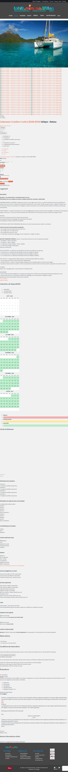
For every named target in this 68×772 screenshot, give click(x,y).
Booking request (7, 419)
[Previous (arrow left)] (0, 131)
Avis (4, 154)
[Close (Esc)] (0, 474)
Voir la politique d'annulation (8, 655)
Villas (16, 15)
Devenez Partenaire (26, 758)
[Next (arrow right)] (2, 131)
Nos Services (8, 755)
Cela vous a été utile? (34, 716)
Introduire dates (4, 178)
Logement (5, 149)
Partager (3, 127)
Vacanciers (22, 15)
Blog (59, 15)
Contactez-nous (39, 760)
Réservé (5, 415)
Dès (1, 158)
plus (2, 702)
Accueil (11, 15)
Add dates (2, 166)
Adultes (2, 167)
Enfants (2, 174)
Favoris (51, 1)
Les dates (2, 162)
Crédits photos (38, 758)
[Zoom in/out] (3, 474)
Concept (29, 15)
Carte (4, 150)
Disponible (6, 423)
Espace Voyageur (36, 1)
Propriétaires (45, 1)
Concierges (24, 755)
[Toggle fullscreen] (2, 474)
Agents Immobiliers (26, 756)
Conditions (6, 152)
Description (3, 133)
